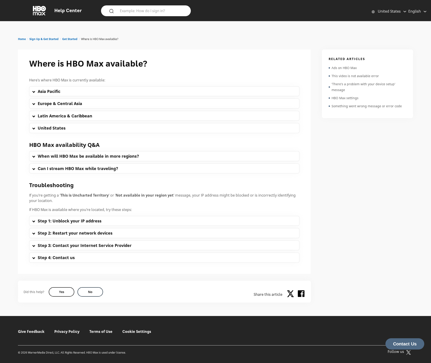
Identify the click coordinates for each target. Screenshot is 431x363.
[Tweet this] (291, 294)
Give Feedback (31, 331)
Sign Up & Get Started (44, 39)
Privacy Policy (66, 331)
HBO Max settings (345, 98)
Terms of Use (100, 331)
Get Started (69, 39)
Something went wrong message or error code (367, 106)
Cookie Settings (136, 331)
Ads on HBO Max (344, 68)
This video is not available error (355, 76)
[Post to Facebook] (301, 294)
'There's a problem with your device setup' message (363, 87)
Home (22, 39)
